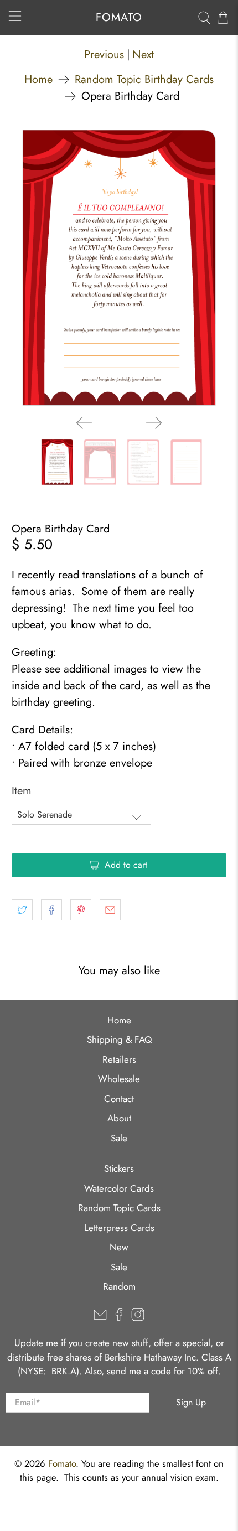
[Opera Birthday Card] (119, 268)
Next (143, 54)
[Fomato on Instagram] (137, 1318)
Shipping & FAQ (119, 1039)
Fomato (62, 1463)
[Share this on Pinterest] (80, 909)
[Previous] (84, 423)
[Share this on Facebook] (51, 909)
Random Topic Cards (119, 1207)
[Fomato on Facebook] (119, 1318)
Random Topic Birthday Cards (144, 79)
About (119, 1118)
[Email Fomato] (100, 1318)
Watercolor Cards (119, 1188)
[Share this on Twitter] (22, 909)
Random (119, 1286)
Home (38, 79)
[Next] (154, 423)
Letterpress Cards (119, 1227)
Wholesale (119, 1078)
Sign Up (191, 1402)
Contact (119, 1098)
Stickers (119, 1168)
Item (22, 791)
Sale (119, 1138)
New (119, 1247)
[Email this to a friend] (110, 909)
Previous (104, 54)
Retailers (119, 1059)
